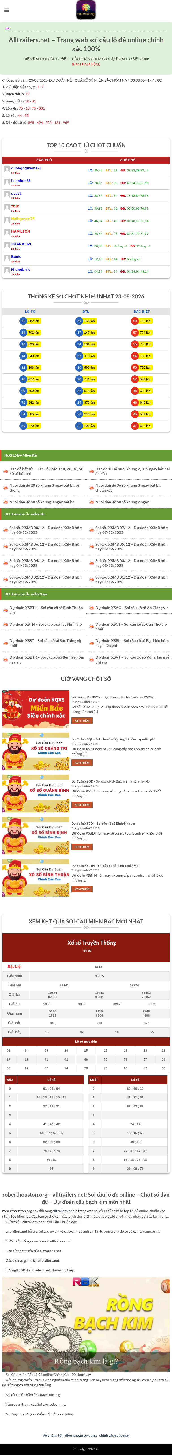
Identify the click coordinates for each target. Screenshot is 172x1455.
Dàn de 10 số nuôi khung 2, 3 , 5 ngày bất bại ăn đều (132, 471)
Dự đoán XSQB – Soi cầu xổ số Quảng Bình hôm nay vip (110, 781)
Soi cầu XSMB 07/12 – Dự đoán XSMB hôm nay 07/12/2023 (131, 530)
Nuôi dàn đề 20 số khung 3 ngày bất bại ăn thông (44, 488)
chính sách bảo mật (114, 1435)
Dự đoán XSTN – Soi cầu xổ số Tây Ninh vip (45, 624)
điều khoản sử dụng (81, 1435)
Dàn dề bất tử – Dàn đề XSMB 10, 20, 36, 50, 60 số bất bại (46, 471)
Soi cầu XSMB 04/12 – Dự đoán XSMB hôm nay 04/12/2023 (45, 563)
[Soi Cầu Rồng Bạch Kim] (86, 10)
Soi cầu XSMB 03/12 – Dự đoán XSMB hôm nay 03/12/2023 (131, 563)
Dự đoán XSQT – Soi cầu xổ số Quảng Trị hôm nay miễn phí (113, 739)
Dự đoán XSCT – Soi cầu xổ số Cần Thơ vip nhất (131, 626)
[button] (6, 10)
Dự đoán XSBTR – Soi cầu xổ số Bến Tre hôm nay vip (46, 659)
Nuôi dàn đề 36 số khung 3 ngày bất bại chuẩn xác (128, 488)
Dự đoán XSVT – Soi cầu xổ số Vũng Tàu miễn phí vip (133, 659)
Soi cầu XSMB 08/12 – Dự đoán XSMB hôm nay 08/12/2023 (45, 530)
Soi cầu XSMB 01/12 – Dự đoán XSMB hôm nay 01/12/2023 (131, 579)
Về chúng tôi (52, 1435)
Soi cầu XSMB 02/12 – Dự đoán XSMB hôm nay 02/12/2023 (45, 579)
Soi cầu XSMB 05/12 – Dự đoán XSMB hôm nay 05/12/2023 (131, 546)
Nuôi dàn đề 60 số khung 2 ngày (122, 502)
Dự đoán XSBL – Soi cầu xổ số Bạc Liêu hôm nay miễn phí (132, 643)
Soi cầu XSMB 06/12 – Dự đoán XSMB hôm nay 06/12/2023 (45, 546)
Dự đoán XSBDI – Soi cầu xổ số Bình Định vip (103, 823)
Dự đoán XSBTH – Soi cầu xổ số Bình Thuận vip (46, 610)
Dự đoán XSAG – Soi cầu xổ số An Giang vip (132, 607)
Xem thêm (82, 720)
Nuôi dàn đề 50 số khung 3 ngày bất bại (42, 502)
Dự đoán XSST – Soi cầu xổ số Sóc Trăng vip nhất (45, 643)
